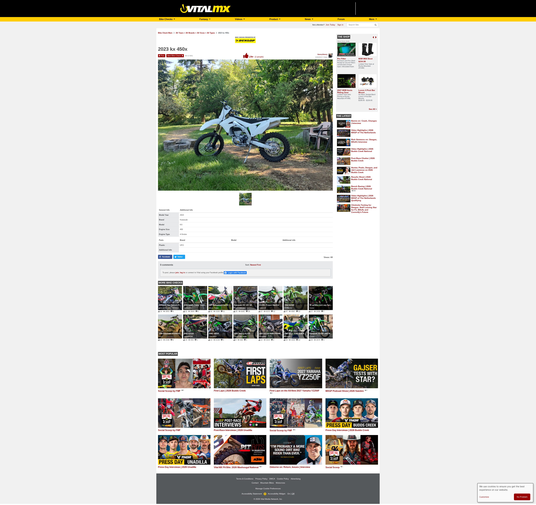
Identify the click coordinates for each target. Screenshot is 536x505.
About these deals (343, 41)
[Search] (376, 25)
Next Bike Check (174, 56)
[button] (245, 199)
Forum (341, 19)
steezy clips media (240, 336)
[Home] (205, 8)
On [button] (288, 494)
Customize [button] (484, 497)
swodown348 (188, 336)
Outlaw (311, 336)
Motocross (280, 483)
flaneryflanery (322, 54)
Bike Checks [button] (166, 19)
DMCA (272, 479)
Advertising (296, 479)
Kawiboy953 (188, 308)
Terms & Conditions (244, 479)
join (177, 272)
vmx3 (160, 336)
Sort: (247, 265)
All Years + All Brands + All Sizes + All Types (195, 33)
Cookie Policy (283, 479)
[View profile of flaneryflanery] (331, 55)
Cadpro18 (262, 308)
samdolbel (262, 336)
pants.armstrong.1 (165, 308)
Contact (255, 483)
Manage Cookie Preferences (268, 488)
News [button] (308, 19)
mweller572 (288, 308)
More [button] (372, 19)
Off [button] (293, 494)
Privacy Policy (261, 479)
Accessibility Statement (252, 494)
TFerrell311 (213, 336)
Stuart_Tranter (214, 308)
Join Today (330, 25)
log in (182, 272)
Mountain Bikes (267, 483)
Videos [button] (239, 19)
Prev (162, 56)
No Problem (522, 497)
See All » (373, 109)
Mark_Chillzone (239, 308)
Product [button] (273, 19)
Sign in (340, 25)
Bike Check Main (165, 33)
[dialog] (505, 492)
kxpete (311, 308)
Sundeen (287, 336)
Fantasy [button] (204, 19)
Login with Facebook (237, 273)
